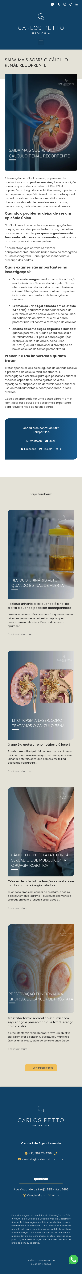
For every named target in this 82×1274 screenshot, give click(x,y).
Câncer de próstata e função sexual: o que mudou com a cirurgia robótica (41, 883)
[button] (41, 42)
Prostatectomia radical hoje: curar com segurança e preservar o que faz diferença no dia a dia (40, 1022)
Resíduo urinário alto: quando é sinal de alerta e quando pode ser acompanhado (39, 606)
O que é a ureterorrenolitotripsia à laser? (39, 744)
